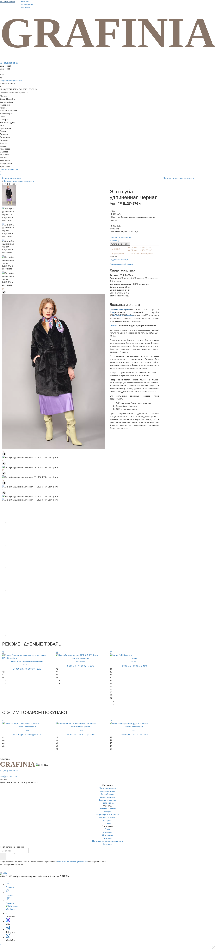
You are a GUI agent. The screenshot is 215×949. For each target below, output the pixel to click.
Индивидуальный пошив (121, 263)
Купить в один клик (120, 243)
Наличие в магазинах (120, 309)
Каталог (25, 1)
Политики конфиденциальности (72, 861)
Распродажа (27, 4)
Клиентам (25, 7)
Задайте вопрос (7, 1)
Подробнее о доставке (11, 80)
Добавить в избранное (123, 315)
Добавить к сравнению (120, 237)
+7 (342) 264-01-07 (9, 62)
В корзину (114, 240)
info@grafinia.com (8, 776)
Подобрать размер (119, 259)
